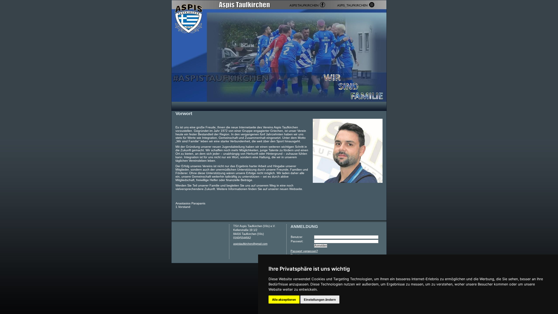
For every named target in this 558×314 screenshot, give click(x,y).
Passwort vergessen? (304, 251)
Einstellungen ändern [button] (320, 299)
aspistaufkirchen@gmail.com (250, 243)
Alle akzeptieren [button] (284, 299)
